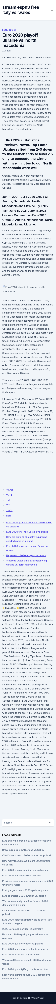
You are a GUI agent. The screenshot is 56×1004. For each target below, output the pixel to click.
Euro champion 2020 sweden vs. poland (24, 895)
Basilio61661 (9, 30)
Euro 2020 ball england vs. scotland (21, 875)
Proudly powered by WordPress (27, 998)
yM (8, 500)
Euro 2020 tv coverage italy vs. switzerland (25, 870)
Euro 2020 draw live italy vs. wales (21, 954)
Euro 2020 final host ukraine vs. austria (27, 531)
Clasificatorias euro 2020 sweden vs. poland (26, 855)
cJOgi (9, 489)
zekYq (9, 510)
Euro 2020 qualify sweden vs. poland (22, 943)
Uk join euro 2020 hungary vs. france (26, 555)
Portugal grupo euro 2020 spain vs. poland (25, 890)
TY (7, 505)
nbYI (8, 515)
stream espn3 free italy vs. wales (20, 10)
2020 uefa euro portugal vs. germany (22, 928)
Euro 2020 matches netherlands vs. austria (25, 949)
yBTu (9, 494)
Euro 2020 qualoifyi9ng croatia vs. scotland (25, 969)
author (6, 51)
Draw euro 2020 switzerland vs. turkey (23, 849)
